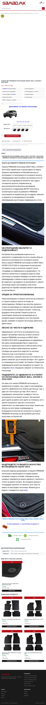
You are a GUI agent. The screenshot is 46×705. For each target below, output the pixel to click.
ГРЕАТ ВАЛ (8, 144)
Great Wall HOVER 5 (17, 144)
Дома (2, 13)
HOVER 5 (26, 144)
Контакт (2, 697)
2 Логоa (16, 551)
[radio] (15, 125)
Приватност (26, 695)
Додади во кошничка (12, 135)
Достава (25, 691)
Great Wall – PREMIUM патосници (29, 143)
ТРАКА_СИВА (35, 553)
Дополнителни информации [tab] (13, 149)
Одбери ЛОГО (6, 124)
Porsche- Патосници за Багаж (30, 679)
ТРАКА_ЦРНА (29, 553)
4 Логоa (20, 551)
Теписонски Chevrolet (28, 681)
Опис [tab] (4, 149)
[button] (23, 505)
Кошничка (3, 693)
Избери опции (12, 590)
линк (12, 368)
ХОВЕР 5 (11, 144)
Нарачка (3, 695)
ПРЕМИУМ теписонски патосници (17, 143)
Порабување (7, 128)
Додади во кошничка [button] (12, 626)
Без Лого (24, 551)
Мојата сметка (4, 691)
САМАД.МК (5, 674)
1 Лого (11, 551)
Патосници (6, 13)
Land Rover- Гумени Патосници (30, 675)
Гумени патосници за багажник (30, 677)
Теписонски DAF (27, 683)
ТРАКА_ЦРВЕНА (21, 553)
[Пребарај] (43, 8)
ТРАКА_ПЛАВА (13, 553)
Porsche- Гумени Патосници (29, 685)
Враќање (26, 693)
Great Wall (22, 144)
